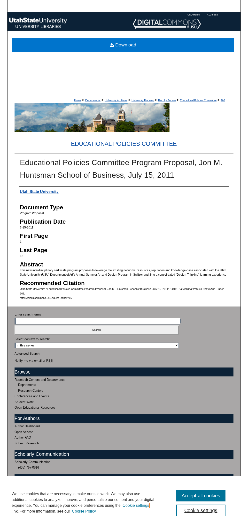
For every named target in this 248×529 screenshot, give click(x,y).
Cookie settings (136, 505)
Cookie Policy (84, 511)
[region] (124, 502)
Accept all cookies (201, 495)
